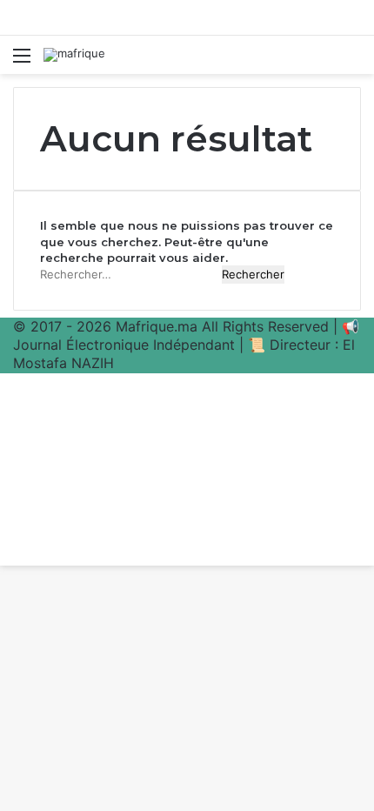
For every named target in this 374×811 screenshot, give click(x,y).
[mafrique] (74, 55)
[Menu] (21, 61)
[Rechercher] (352, 61)
